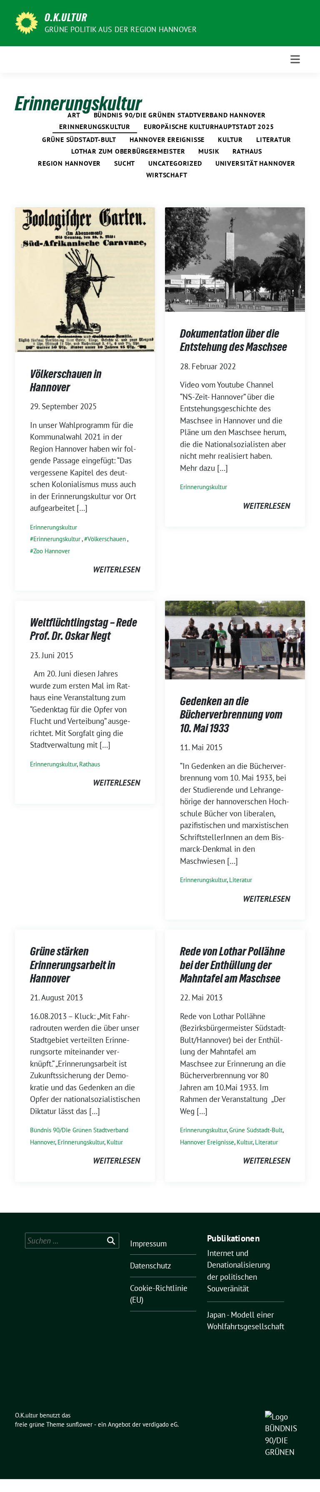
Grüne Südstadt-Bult (79, 139)
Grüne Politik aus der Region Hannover (121, 29)
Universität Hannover (255, 163)
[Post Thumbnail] (85, 278)
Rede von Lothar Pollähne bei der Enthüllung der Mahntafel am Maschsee (232, 965)
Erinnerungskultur (94, 126)
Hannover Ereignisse (167, 139)
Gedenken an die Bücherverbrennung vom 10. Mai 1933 (231, 714)
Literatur (273, 139)
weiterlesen (116, 569)
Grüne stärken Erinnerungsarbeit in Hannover (72, 965)
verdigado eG (160, 1424)
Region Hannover (69, 163)
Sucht (124, 163)
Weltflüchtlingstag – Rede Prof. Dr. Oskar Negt (83, 629)
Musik (208, 151)
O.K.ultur (66, 17)
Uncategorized (175, 163)
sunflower (79, 1424)
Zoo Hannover (51, 551)
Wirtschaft (167, 175)
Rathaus (247, 151)
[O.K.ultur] (26, 22)
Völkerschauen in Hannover (66, 380)
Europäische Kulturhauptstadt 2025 (209, 126)
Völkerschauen (107, 539)
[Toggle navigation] (295, 59)
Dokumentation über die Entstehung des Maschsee (233, 340)
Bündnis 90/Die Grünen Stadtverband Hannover (180, 115)
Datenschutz (150, 1266)
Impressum (148, 1243)
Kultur (230, 139)
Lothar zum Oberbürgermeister (128, 151)
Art (74, 115)
